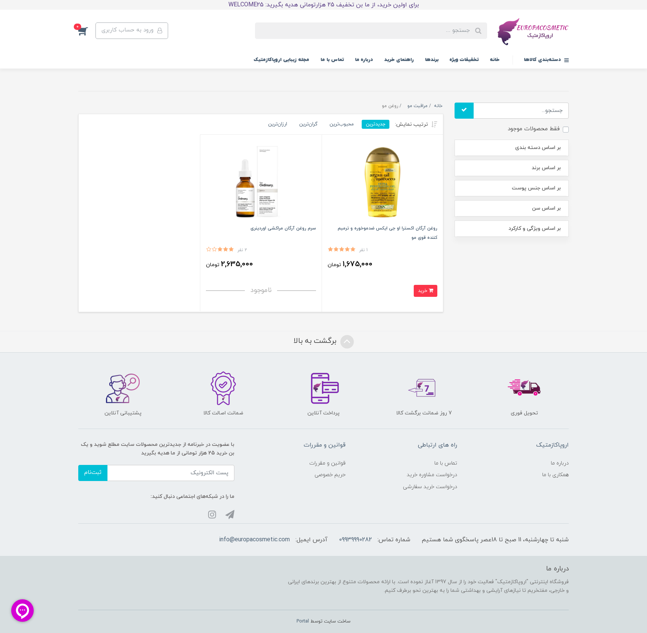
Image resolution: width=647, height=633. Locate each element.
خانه (494, 60)
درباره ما (364, 60)
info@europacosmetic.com (254, 540)
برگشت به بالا (316, 341)
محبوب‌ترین (341, 124)
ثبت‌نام (92, 473)
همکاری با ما (555, 474)
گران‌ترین (308, 124)
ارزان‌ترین (277, 124)
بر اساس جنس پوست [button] (536, 188)
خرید (423, 290)
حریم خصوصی (330, 474)
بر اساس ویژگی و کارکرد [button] (534, 228)
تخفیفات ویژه (464, 60)
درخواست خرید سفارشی (430, 486)
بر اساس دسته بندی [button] (538, 147)
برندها (431, 60)
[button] (86, 30)
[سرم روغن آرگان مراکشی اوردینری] (261, 182)
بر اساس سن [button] (546, 208)
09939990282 (355, 540)
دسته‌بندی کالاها (543, 60)
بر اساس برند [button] (546, 167)
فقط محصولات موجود (534, 129)
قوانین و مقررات (327, 463)
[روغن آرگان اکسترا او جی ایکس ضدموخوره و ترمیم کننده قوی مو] (382, 182)
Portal (303, 621)
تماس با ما (332, 60)
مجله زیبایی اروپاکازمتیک (281, 60)
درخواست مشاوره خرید (432, 474)
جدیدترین (375, 124)
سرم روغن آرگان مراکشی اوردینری (283, 228)
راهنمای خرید (399, 60)
